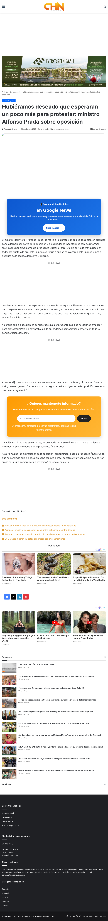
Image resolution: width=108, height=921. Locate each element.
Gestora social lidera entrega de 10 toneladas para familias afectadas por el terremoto (56, 770)
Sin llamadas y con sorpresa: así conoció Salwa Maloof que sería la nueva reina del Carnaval (59, 735)
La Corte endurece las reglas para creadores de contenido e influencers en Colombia (56, 676)
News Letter (7, 817)
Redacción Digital (10, 129)
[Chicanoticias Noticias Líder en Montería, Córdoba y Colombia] (54, 6)
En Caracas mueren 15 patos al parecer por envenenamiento (34, 538)
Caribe (5, 905)
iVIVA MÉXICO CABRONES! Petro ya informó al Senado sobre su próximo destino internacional (60, 747)
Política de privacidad (11, 825)
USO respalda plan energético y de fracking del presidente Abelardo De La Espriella (55, 711)
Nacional (5, 901)
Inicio (6, 92)
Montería (5, 893)
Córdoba (5, 889)
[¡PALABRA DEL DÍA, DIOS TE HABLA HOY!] (9, 668)
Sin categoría (15, 92)
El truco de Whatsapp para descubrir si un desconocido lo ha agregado (40, 525)
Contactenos (7, 821)
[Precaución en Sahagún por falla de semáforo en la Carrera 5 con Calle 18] (9, 692)
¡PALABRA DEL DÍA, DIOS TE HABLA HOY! (36, 664)
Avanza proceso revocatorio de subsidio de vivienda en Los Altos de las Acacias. (45, 534)
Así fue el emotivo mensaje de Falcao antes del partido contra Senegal (39, 530)
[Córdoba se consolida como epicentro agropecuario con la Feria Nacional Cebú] (9, 727)
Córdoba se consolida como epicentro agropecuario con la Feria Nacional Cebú (53, 723)
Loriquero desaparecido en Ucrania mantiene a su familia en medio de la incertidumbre (57, 700)
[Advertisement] (54, 35)
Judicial (5, 897)
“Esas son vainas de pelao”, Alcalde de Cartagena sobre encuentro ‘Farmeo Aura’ (54, 758)
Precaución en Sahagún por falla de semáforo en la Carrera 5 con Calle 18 (51, 688)
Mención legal (8, 813)
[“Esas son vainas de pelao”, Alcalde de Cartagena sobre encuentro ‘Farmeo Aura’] (9, 762)
